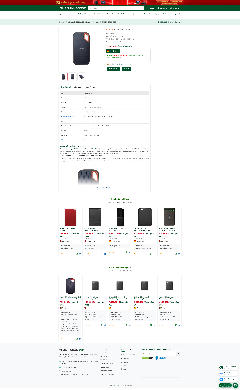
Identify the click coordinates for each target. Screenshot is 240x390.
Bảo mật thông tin (106, 370)
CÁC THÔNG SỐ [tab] (65, 87)
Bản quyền (103, 356)
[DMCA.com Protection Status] (147, 358)
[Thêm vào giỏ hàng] (77, 254)
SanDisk (178, 22)
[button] (126, 69)
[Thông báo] (160, 358)
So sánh (126, 69)
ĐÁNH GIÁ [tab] (77, 87)
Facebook (125, 358)
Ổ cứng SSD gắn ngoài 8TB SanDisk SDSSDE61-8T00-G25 (78, 149)
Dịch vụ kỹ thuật (133, 14)
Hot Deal (121, 14)
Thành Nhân (116, 385)
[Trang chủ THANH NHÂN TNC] (72, 8)
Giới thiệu (103, 353)
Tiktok (124, 365)
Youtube (125, 362)
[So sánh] (80, 254)
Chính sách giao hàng (107, 374)
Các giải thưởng (105, 367)
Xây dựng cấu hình (160, 14)
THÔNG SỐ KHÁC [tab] (89, 87)
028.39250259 (66, 371)
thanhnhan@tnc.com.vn (69, 367)
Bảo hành (64, 140)
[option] (80, 48)
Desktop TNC (82, 14)
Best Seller (110, 14)
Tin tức (146, 14)
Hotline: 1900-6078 (128, 355)
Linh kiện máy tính (95, 14)
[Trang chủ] (158, 22)
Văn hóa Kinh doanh (106, 360)
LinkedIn (125, 369)
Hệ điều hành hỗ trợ (67, 116)
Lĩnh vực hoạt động (106, 363)
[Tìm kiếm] (178, 354)
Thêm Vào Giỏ (113, 69)
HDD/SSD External (167, 22)
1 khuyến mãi (66, 241)
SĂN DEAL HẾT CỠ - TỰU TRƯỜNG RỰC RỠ (124, 64)
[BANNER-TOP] (120, 2)
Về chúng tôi (174, 14)
